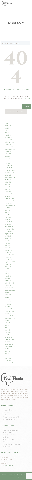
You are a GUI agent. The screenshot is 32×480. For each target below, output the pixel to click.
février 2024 (8, 194)
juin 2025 (7, 156)
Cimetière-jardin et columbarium (12, 444)
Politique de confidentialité (11, 417)
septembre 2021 (10, 262)
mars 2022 (8, 248)
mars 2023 (8, 219)
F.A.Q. (4, 415)
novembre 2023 (9, 201)
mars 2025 (8, 163)
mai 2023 (7, 215)
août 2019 (8, 320)
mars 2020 (8, 304)
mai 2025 (7, 158)
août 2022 (8, 236)
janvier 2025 (8, 168)
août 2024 (8, 180)
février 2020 (8, 306)
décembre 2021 (9, 255)
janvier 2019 (8, 337)
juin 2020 (7, 297)
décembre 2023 (9, 198)
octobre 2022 (9, 231)
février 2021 (8, 278)
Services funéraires (8, 432)
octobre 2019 (9, 316)
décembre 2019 (9, 311)
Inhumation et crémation (10, 435)
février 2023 (8, 222)
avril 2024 (8, 189)
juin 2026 (7, 128)
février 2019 (8, 335)
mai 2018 (7, 356)
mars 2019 (8, 332)
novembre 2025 (9, 144)
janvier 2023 (8, 224)
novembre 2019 (9, 313)
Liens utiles (6, 412)
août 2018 (8, 349)
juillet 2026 (8, 126)
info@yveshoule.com (7, 465)
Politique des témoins (9, 419)
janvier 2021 (8, 281)
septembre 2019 (10, 318)
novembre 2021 (9, 257)
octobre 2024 (9, 175)
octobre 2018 (9, 344)
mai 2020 (7, 299)
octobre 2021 (9, 259)
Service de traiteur (8, 439)
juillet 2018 (8, 351)
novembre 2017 (9, 363)
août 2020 (8, 292)
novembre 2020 (9, 285)
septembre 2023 (10, 205)
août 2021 (8, 264)
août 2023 (8, 208)
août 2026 (8, 123)
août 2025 (8, 151)
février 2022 (8, 250)
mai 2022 (7, 243)
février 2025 (8, 165)
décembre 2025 (9, 142)
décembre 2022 (9, 227)
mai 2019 (7, 328)
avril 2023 (8, 217)
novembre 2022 (9, 229)
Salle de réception (8, 442)
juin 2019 (7, 325)
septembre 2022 (10, 234)
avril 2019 (8, 330)
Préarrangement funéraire (10, 430)
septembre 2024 (10, 177)
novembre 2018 (9, 342)
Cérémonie (6, 437)
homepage (27, 98)
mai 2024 (7, 187)
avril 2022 (8, 245)
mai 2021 (7, 271)
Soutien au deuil (7, 446)
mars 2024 (8, 191)
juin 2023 (7, 212)
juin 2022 (7, 241)
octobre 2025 (9, 147)
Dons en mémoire (8, 410)
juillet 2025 (8, 154)
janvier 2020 (8, 309)
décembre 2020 (9, 283)
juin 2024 (7, 184)
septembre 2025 (10, 149)
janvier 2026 (8, 140)
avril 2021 (8, 273)
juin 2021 (7, 269)
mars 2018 (8, 360)
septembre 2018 (10, 346)
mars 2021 (8, 276)
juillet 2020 (8, 295)
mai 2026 (7, 130)
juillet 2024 (8, 182)
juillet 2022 (8, 238)
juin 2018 (7, 353)
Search (27, 107)
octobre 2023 (9, 203)
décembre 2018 (9, 339)
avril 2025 (8, 161)
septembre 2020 (10, 290)
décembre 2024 (9, 170)
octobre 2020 (9, 288)
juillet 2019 (8, 323)
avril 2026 (8, 133)
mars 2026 (8, 135)
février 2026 (8, 137)
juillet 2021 (8, 266)
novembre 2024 (9, 172)
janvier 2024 (8, 196)
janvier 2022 (8, 252)
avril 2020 (8, 302)
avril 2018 (8, 358)
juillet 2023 (8, 210)
